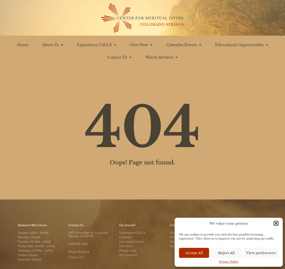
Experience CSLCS (94, 45)
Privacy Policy (228, 261)
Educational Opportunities (239, 45)
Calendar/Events (181, 45)
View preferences (261, 253)
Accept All (194, 253)
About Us (50, 45)
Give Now (139, 45)
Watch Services (159, 57)
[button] (276, 223)
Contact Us (117, 57)
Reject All (226, 253)
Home (22, 45)
